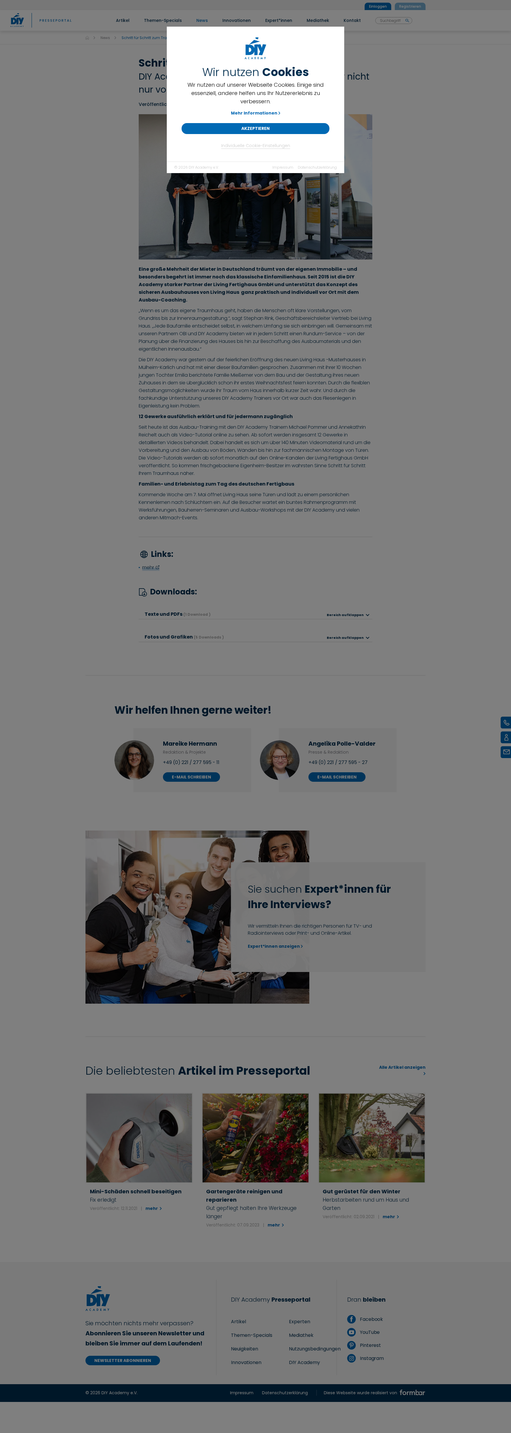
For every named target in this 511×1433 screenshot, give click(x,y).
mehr (148, 567)
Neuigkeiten (244, 1348)
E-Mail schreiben (191, 777)
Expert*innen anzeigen (274, 946)
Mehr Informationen (254, 113)
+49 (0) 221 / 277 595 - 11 (191, 762)
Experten (299, 1321)
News (105, 37)
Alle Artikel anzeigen (402, 1067)
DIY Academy (304, 1362)
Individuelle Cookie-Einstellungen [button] (255, 146)
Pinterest (370, 1345)
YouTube (369, 1332)
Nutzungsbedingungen (315, 1348)
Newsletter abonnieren (122, 1360)
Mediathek (301, 1335)
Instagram (371, 1358)
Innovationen (246, 1362)
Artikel (238, 1321)
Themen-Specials (251, 1335)
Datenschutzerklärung (317, 167)
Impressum (282, 167)
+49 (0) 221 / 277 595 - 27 (338, 762)
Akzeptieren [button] (255, 128)
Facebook (371, 1319)
